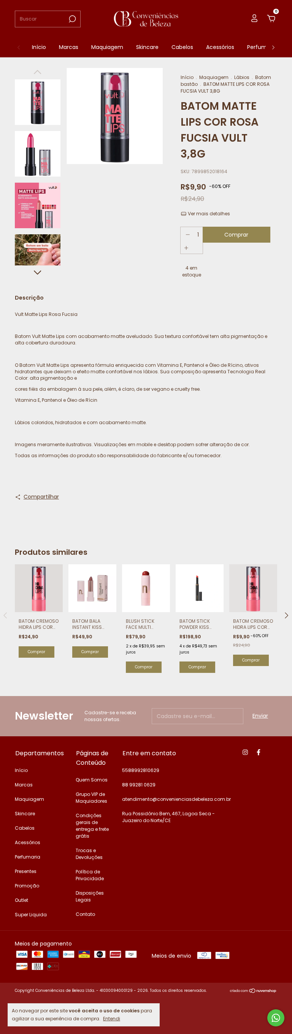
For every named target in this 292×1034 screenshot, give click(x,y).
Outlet (21, 900)
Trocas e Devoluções (89, 853)
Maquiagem (107, 47)
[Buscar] (72, 19)
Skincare (147, 47)
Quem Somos (92, 780)
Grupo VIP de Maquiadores (91, 797)
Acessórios (220, 47)
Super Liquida (31, 914)
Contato (85, 914)
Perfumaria (262, 47)
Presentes (25, 871)
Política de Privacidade (90, 875)
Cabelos (182, 47)
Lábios (241, 77)
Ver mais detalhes (208, 213)
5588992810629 (140, 770)
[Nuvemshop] (253, 991)
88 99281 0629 (139, 784)
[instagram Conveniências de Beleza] (245, 752)
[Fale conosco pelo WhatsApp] (275, 1017)
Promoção (27, 885)
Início (39, 47)
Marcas (68, 47)
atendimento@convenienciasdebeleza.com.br (176, 799)
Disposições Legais (90, 896)
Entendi (111, 1018)
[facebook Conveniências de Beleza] (259, 752)
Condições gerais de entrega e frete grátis (92, 825)
